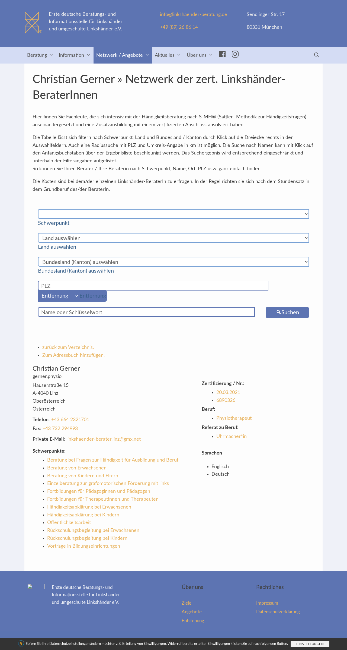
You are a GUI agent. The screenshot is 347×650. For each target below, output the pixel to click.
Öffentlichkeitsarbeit (69, 522)
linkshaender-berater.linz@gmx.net (103, 439)
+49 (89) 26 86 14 (179, 27)
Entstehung (193, 621)
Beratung (37, 55)
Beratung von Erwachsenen (77, 468)
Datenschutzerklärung (278, 612)
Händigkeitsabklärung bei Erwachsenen (89, 507)
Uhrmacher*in (231, 436)
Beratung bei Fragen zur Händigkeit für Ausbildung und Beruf (112, 460)
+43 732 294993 (60, 428)
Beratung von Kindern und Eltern (82, 476)
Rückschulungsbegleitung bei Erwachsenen (93, 530)
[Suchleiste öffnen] (317, 55)
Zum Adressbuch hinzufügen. (73, 355)
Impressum (267, 603)
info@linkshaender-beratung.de (193, 14)
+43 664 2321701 (70, 419)
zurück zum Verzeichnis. (68, 347)
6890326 (225, 400)
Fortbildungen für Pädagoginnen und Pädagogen (98, 491)
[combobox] (56, 223)
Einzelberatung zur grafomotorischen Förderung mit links (108, 483)
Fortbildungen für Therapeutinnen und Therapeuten (103, 499)
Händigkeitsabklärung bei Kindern (83, 515)
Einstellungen (310, 644)
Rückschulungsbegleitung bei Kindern (87, 538)
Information (71, 55)
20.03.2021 (228, 392)
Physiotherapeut (234, 418)
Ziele (186, 603)
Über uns (197, 55)
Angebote (192, 612)
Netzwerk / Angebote (119, 55)
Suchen (290, 312)
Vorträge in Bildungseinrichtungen (83, 546)
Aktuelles (165, 55)
